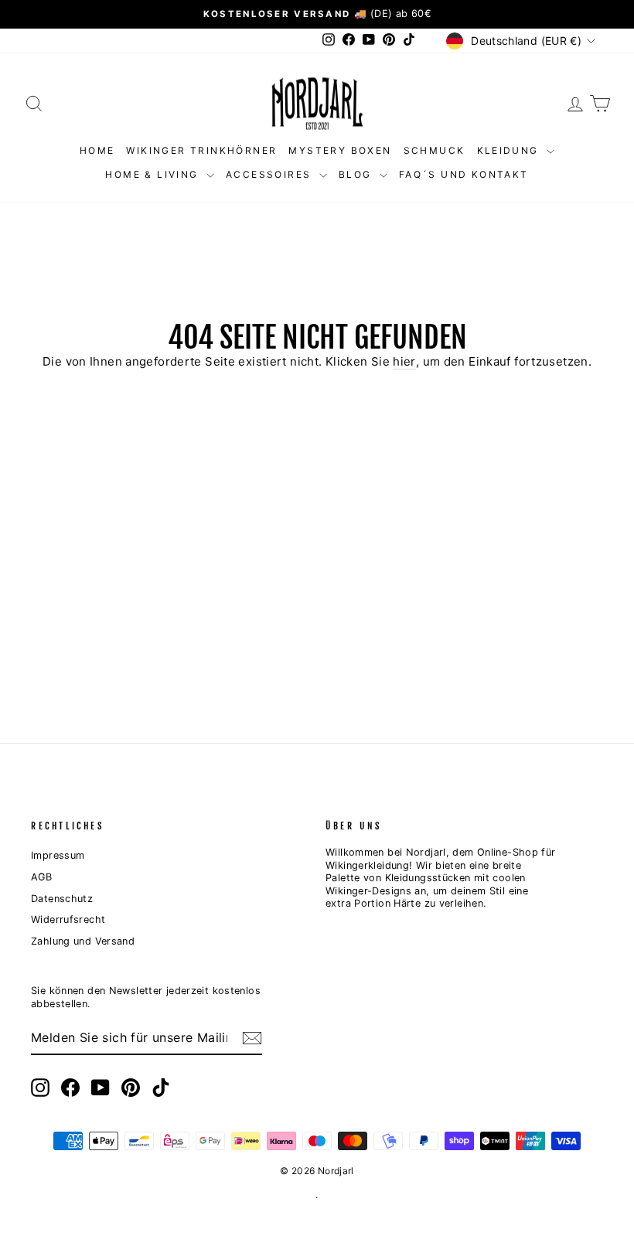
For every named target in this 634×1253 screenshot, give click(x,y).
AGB (41, 877)
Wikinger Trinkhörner (201, 150)
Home (97, 150)
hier (404, 361)
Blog (357, 174)
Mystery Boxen (339, 150)
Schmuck (434, 150)
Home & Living (154, 174)
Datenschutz (62, 898)
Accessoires (270, 174)
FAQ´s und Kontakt (464, 174)
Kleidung (510, 150)
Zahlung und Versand (83, 941)
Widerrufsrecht (68, 919)
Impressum (57, 855)
